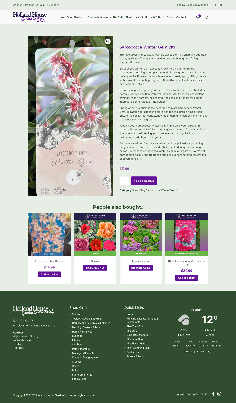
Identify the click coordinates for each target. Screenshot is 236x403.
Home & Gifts (153, 17)
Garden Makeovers (99, 17)
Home (61, 17)
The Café (118, 17)
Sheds (170, 17)
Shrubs (136, 190)
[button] (108, 41)
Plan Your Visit (134, 17)
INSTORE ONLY (95, 267)
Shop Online (74, 17)
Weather (188, 351)
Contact (181, 17)
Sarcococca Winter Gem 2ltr (163, 190)
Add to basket (144, 180)
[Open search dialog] (207, 18)
